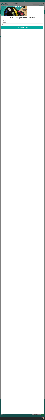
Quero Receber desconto (22, 27)
